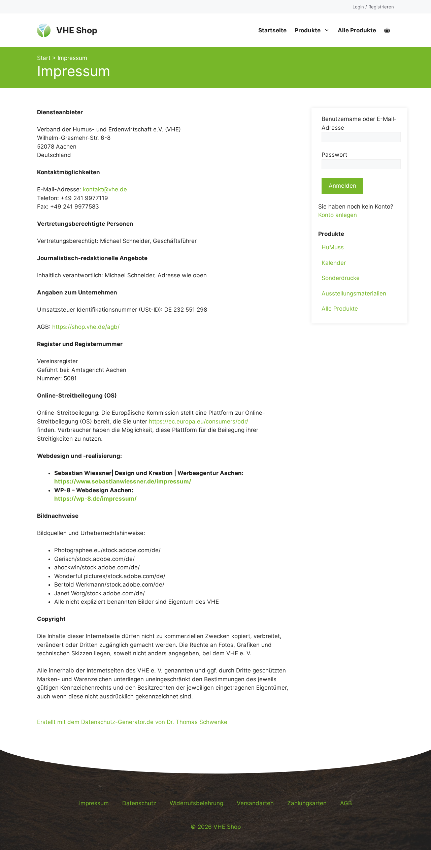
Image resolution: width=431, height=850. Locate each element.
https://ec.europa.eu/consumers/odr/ (198, 421)
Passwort (334, 154)
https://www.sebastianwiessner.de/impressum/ (122, 481)
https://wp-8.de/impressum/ (95, 498)
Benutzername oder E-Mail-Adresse (359, 123)
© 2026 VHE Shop (216, 826)
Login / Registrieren (373, 6)
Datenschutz (139, 803)
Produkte (308, 30)
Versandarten (255, 803)
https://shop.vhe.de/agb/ (86, 326)
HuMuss (333, 247)
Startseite (272, 30)
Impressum (94, 803)
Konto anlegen (337, 215)
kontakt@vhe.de (105, 189)
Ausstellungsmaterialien (354, 293)
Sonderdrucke (341, 278)
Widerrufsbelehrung (196, 803)
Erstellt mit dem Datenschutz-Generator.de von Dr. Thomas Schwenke (132, 722)
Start (44, 58)
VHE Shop (76, 30)
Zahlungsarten (307, 803)
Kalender (334, 262)
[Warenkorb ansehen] (387, 30)
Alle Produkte (357, 30)
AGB (346, 803)
